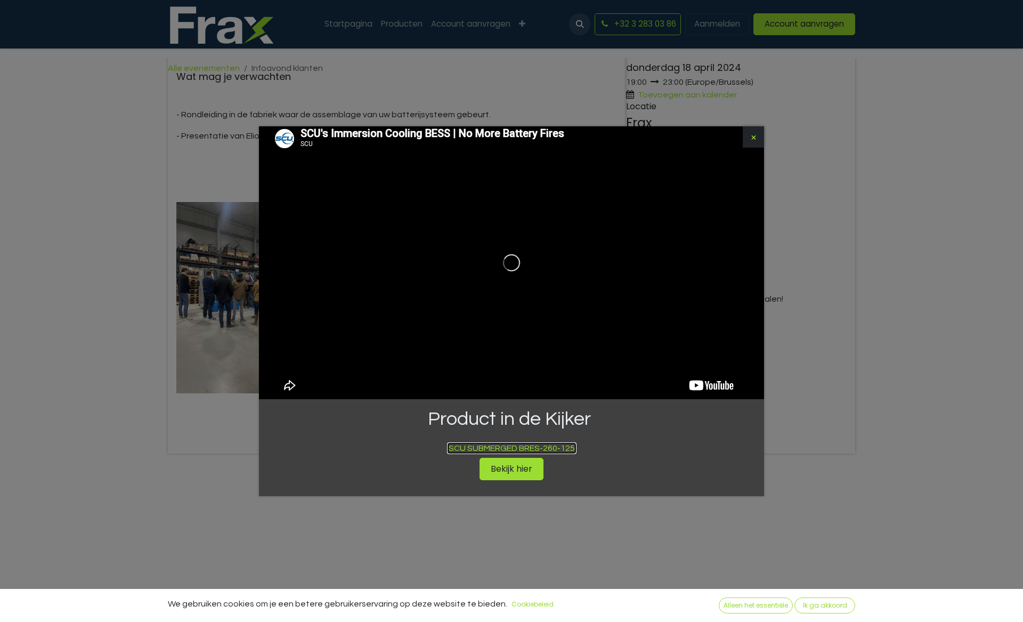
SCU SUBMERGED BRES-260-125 (512, 448)
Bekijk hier (511, 469)
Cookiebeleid (533, 604)
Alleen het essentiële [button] (756, 605)
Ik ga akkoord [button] (825, 605)
